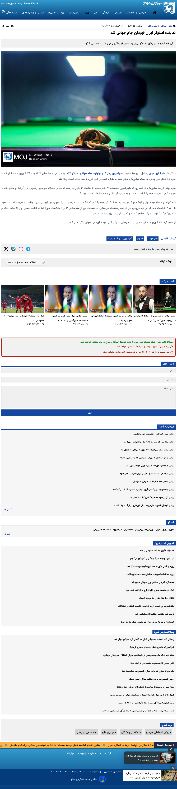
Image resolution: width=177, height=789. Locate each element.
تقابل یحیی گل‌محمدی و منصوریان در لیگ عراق (152, 663)
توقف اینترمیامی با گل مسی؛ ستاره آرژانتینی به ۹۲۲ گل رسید (146, 703)
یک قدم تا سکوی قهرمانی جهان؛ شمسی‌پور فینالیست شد (148, 671)
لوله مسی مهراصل (86, 732)
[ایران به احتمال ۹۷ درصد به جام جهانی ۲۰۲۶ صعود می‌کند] (22, 299)
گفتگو (171, 522)
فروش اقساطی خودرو (158, 732)
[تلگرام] (28, 249)
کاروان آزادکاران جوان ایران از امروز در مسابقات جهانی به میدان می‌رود (142, 695)
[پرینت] (7, 27)
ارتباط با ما (105, 753)
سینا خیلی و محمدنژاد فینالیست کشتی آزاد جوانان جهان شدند (145, 687)
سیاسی (143, 13)
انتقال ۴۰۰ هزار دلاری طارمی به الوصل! (156, 598)
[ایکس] (6, 249)
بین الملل (73, 13)
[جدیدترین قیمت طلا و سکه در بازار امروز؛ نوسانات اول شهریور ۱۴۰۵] (169, 775)
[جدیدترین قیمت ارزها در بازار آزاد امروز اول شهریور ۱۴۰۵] (167, 758)
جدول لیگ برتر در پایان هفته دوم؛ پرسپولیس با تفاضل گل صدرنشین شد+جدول (137, 711)
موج (101, 772)
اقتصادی (131, 13)
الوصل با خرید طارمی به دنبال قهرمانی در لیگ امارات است (147, 622)
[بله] (13, 248)
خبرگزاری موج (157, 173)
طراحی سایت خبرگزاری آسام (84, 779)
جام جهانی (86, 173)
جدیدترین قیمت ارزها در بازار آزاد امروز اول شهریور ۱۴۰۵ (142, 758)
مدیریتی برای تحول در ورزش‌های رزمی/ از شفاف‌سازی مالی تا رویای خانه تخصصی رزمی (133, 529)
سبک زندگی (12, 13)
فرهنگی (106, 13)
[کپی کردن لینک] (26, 262)
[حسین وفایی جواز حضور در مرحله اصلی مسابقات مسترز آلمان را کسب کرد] (66, 299)
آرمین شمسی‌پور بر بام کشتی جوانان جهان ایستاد (151, 679)
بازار (62, 13)
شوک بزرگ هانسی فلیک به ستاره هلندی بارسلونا (152, 647)
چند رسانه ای (28, 13)
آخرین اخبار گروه (164, 543)
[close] (171, 749)
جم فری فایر (109, 732)
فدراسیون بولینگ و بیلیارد (108, 173)
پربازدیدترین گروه (164, 632)
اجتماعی (118, 13)
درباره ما (91, 753)
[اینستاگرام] (21, 249)
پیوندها (80, 753)
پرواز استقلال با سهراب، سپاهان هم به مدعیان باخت (150, 574)
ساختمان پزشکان (131, 732)
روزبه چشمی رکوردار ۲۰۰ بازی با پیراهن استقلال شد (150, 566)
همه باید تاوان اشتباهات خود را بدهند (157, 550)
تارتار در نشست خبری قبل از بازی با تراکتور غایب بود (150, 590)
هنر (96, 13)
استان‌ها (52, 13)
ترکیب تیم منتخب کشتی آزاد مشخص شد (154, 614)
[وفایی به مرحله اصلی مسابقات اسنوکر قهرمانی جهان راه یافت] (110, 299)
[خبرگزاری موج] (169, 7)
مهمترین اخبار (166, 426)
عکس (41, 13)
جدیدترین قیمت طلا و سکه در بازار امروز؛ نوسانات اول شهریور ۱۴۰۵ (143, 775)
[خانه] (154, 13)
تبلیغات (70, 753)
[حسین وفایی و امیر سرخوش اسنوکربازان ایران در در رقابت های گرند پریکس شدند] (154, 299)
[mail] (12, 27)
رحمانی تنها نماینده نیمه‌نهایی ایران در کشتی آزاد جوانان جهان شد (144, 639)
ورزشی (86, 13)
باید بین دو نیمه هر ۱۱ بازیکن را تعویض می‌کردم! (152, 558)
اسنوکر (75, 173)
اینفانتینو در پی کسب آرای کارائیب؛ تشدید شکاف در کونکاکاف (146, 606)
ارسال (89, 413)
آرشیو (9, 510)
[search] (3, 12)
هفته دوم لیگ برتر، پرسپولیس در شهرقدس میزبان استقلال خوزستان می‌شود (138, 655)
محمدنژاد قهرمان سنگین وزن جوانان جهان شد (153, 582)
